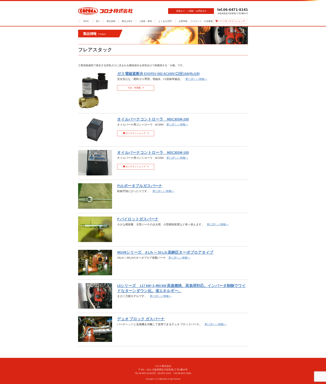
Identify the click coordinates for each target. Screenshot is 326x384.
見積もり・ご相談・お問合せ (190, 11)
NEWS (86, 21)
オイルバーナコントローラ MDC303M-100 (153, 152)
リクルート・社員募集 (200, 21)
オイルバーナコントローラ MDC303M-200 (153, 119)
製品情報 (111, 21)
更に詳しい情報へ (196, 79)
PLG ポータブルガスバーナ (139, 185)
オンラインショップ (136, 133)
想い (98, 21)
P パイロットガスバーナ (137, 219)
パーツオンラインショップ (231, 21)
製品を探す (127, 21)
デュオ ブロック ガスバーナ (141, 319)
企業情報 (183, 21)
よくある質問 (165, 21)
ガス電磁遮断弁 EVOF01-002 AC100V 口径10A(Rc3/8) (158, 73)
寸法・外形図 (135, 87)
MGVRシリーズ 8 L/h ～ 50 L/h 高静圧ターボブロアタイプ (165, 252)
